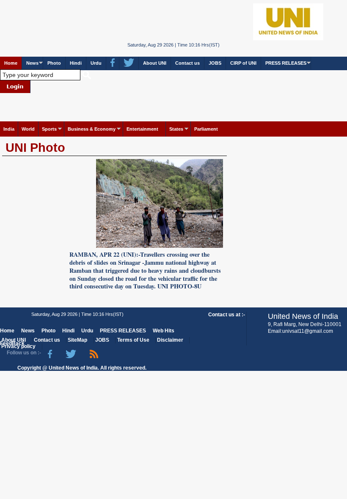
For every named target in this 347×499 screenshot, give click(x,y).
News (32, 63)
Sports (49, 129)
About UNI (154, 63)
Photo (54, 63)
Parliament (206, 129)
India (8, 129)
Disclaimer (170, 340)
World (28, 129)
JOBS (215, 63)
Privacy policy (18, 346)
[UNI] (173, 21)
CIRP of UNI (243, 63)
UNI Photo (35, 147)
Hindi (76, 63)
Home (10, 63)
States (176, 129)
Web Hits (163, 331)
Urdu (96, 63)
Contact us (187, 63)
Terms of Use (133, 340)
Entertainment (142, 129)
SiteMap (77, 340)
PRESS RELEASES (285, 63)
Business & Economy (92, 129)
